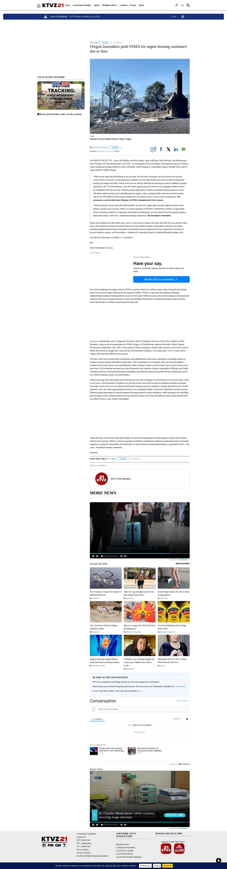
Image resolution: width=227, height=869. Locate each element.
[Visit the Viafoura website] (184, 764)
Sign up (185, 701)
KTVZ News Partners (100, 147)
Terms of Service (84, 853)
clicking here (180, 686)
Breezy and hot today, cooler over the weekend (60, 114)
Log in (179, 701)
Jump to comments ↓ (98, 465)
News (67, 5)
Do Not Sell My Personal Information (92, 856)
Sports (97, 5)
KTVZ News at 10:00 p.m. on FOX (85, 16)
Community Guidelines (86, 834)
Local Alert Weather (82, 5)
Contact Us (81, 837)
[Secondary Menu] (40, 5)
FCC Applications (84, 843)
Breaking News (122, 844)
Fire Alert (112, 459)
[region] (140, 732)
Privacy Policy (83, 849)
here (122, 237)
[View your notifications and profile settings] (187, 718)
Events (133, 5)
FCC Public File (83, 846)
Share (141, 5)
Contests (123, 5)
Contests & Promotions (125, 847)
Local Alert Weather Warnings (128, 857)
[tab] (97, 719)
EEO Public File (83, 840)
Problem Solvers (109, 5)
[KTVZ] (53, 5)
